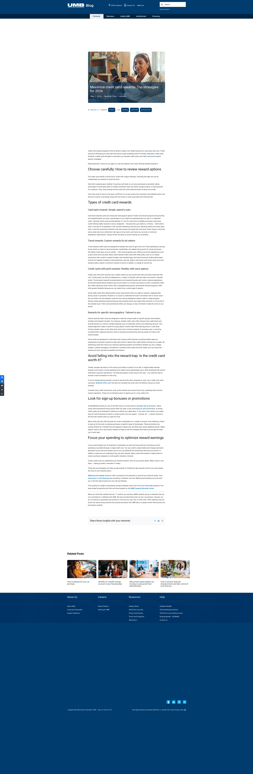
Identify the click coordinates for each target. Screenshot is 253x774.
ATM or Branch (116, 5)
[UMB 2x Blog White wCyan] (80, 4)
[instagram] (179, 702)
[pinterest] (184, 702)
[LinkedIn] (2, 381)
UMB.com (140, 5)
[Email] (2, 385)
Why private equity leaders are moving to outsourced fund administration (141, 584)
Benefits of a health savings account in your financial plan (110, 583)
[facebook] (168, 702)
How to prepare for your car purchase (78, 583)
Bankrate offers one (103, 383)
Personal (111, 110)
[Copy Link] (2, 394)
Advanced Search (164, 9)
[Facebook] (2, 377)
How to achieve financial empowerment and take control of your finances (174, 584)
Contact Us (131, 5)
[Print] (2, 390)
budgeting (125, 110)
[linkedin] (173, 702)
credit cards (134, 110)
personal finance (146, 110)
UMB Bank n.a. (94, 110)
